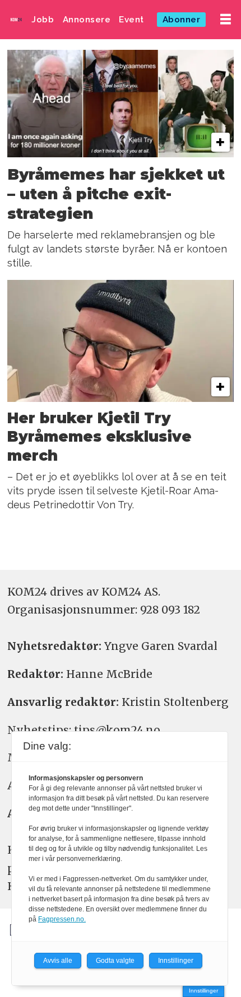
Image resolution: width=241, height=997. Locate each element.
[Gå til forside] (16, 19)
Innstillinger (203, 990)
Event (131, 20)
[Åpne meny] (225, 19)
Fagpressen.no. (62, 919)
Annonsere (87, 20)
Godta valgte (115, 961)
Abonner (182, 20)
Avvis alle (57, 961)
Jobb (42, 20)
